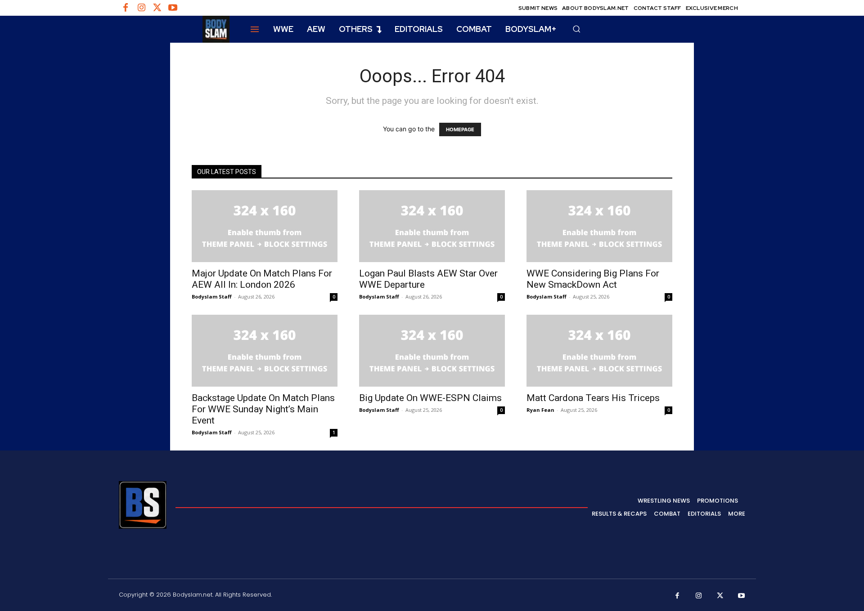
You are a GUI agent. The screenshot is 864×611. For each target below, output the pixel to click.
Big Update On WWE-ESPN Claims (430, 397)
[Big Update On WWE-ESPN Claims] (432, 351)
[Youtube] (173, 8)
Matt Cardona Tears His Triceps (593, 397)
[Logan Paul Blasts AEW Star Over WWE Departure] (432, 226)
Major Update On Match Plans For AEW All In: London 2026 (262, 279)
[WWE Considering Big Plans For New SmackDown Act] (599, 226)
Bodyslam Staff (212, 296)
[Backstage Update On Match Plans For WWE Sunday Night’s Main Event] (265, 351)
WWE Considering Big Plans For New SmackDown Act (592, 279)
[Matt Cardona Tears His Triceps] (599, 351)
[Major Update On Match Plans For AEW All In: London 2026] (265, 226)
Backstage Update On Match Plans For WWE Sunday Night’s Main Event (263, 409)
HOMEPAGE (460, 129)
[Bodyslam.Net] (174, 29)
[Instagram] (141, 8)
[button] (576, 29)
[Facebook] (125, 8)
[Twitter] (157, 8)
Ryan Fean (540, 409)
